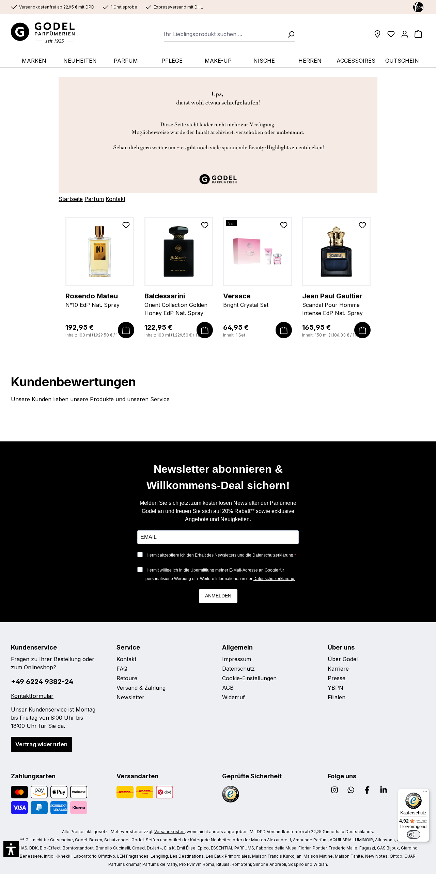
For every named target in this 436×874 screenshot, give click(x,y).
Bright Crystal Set (245, 300)
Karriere (338, 668)
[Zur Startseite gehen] (49, 32)
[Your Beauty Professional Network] (418, 7)
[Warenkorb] (418, 34)
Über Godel (343, 659)
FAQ (121, 668)
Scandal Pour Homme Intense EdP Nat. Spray (332, 304)
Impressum (236, 659)
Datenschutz (238, 668)
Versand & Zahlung (141, 687)
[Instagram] (334, 790)
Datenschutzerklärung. (273, 555)
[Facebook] (367, 790)
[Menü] (425, 793)
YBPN (335, 687)
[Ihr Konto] (404, 34)
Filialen (336, 697)
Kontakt (115, 199)
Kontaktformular (32, 695)
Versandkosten (169, 831)
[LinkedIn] (383, 790)
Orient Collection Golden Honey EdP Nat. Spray (175, 304)
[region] (218, 278)
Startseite (71, 199)
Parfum (94, 199)
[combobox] (223, 34)
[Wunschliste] (391, 34)
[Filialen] (377, 34)
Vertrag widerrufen (41, 744)
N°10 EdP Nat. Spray (92, 300)
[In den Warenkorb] (126, 330)
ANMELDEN (218, 595)
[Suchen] (289, 34)
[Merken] (126, 226)
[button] (11, 849)
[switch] (413, 834)
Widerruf (233, 697)
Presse (336, 678)
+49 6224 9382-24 (42, 681)
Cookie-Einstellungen (249, 678)
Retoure (126, 678)
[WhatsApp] (351, 790)
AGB (228, 687)
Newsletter (130, 697)
